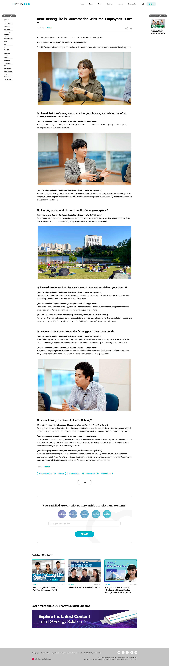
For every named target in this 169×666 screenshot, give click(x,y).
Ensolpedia (132, 4)
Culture (49, 28)
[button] (142, 4)
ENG (150, 4)
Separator (7, 26)
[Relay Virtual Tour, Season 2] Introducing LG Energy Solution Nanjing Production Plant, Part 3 (118, 590)
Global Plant (7, 63)
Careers (6, 57)
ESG (5, 66)
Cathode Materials (6, 20)
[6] (84, 514)
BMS (5, 41)
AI (4, 47)
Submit (84, 534)
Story (100, 4)
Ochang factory (75, 473)
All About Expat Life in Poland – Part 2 (84, 587)
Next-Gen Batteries (6, 35)
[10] (107, 514)
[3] (73, 514)
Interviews (7, 60)
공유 (126, 28)
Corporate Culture (46, 473)
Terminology (7, 79)
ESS (5, 44)
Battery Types (8, 32)
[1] (62, 514)
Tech (91, 4)
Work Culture (106, 473)
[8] (96, 514)
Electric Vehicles (8, 38)
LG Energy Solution (6, 50)
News (82, 4)
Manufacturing (8, 71)
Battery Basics (8, 76)
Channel (120, 4)
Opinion (109, 4)
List (84, 482)
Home (39, 467)
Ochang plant (91, 473)
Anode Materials (8, 23)
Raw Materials (7, 68)
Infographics (7, 74)
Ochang (61, 473)
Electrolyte (7, 29)
